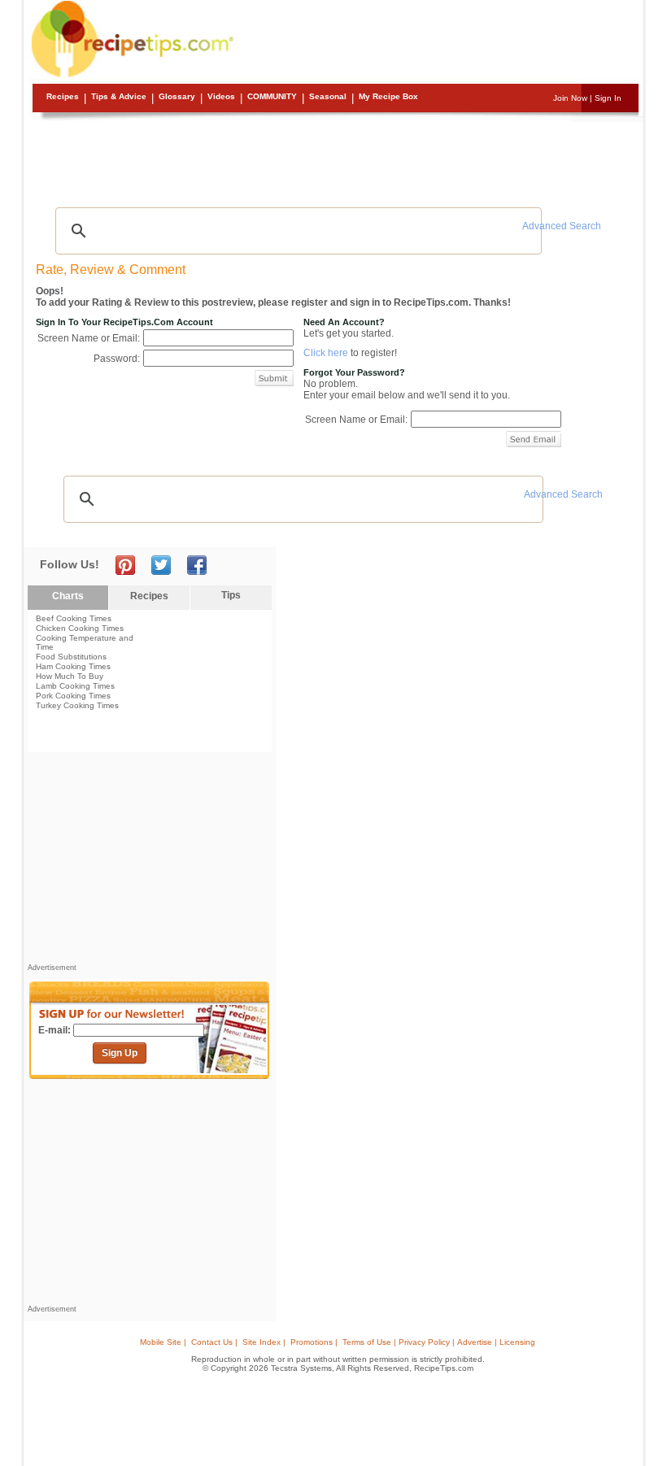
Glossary (177, 96)
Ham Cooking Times (73, 666)
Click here (325, 353)
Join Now (570, 98)
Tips (231, 595)
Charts (68, 596)
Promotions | (314, 1342)
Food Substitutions (71, 656)
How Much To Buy (69, 676)
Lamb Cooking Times (75, 685)
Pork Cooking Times (73, 695)
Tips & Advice (118, 96)
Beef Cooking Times (73, 618)
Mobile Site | (163, 1342)
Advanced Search (561, 226)
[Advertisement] (336, 158)
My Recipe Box (388, 96)
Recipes (62, 96)
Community (272, 96)
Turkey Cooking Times (77, 705)
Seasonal (328, 96)
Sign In (608, 98)
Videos (221, 96)
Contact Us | (214, 1342)
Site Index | (264, 1342)
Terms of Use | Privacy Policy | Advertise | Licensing (438, 1342)
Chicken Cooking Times (80, 628)
